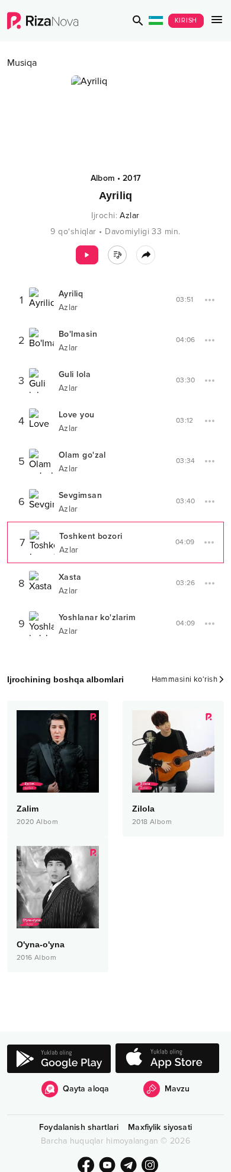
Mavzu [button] (177, 1089)
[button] (138, 20)
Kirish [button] (186, 20)
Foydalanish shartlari (78, 1127)
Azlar (129, 215)
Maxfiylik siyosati (160, 1127)
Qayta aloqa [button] (86, 1089)
